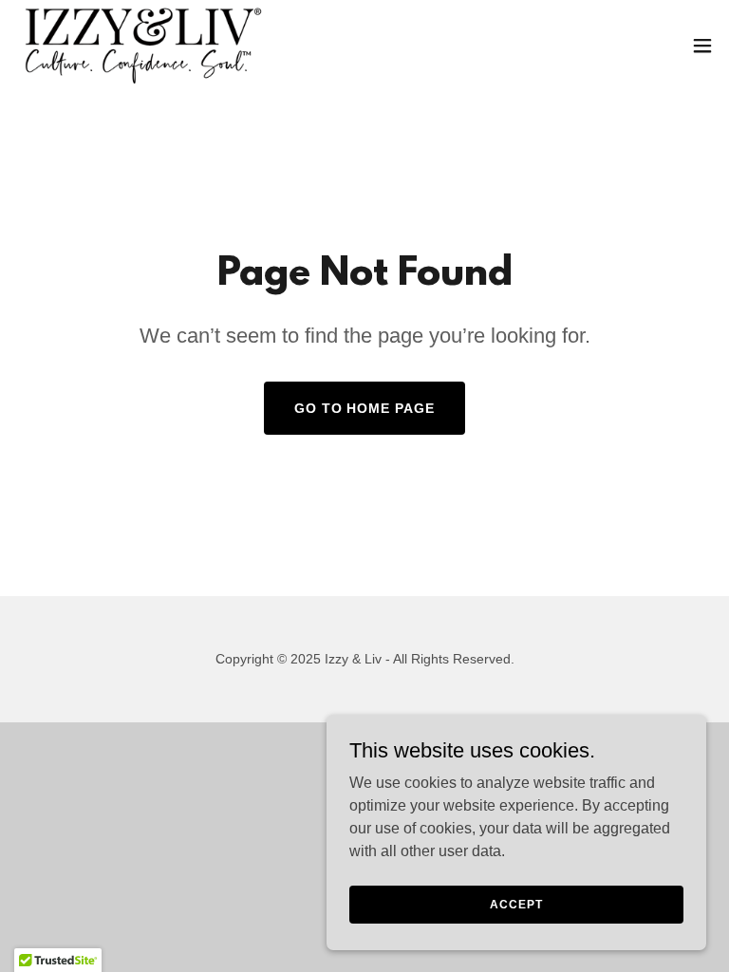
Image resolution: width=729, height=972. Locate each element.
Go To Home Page (365, 408)
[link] (142, 46)
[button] (702, 46)
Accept (516, 903)
